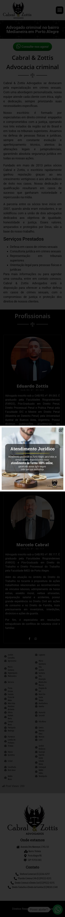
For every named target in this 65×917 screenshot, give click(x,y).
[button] (60, 430)
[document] (32, 458)
